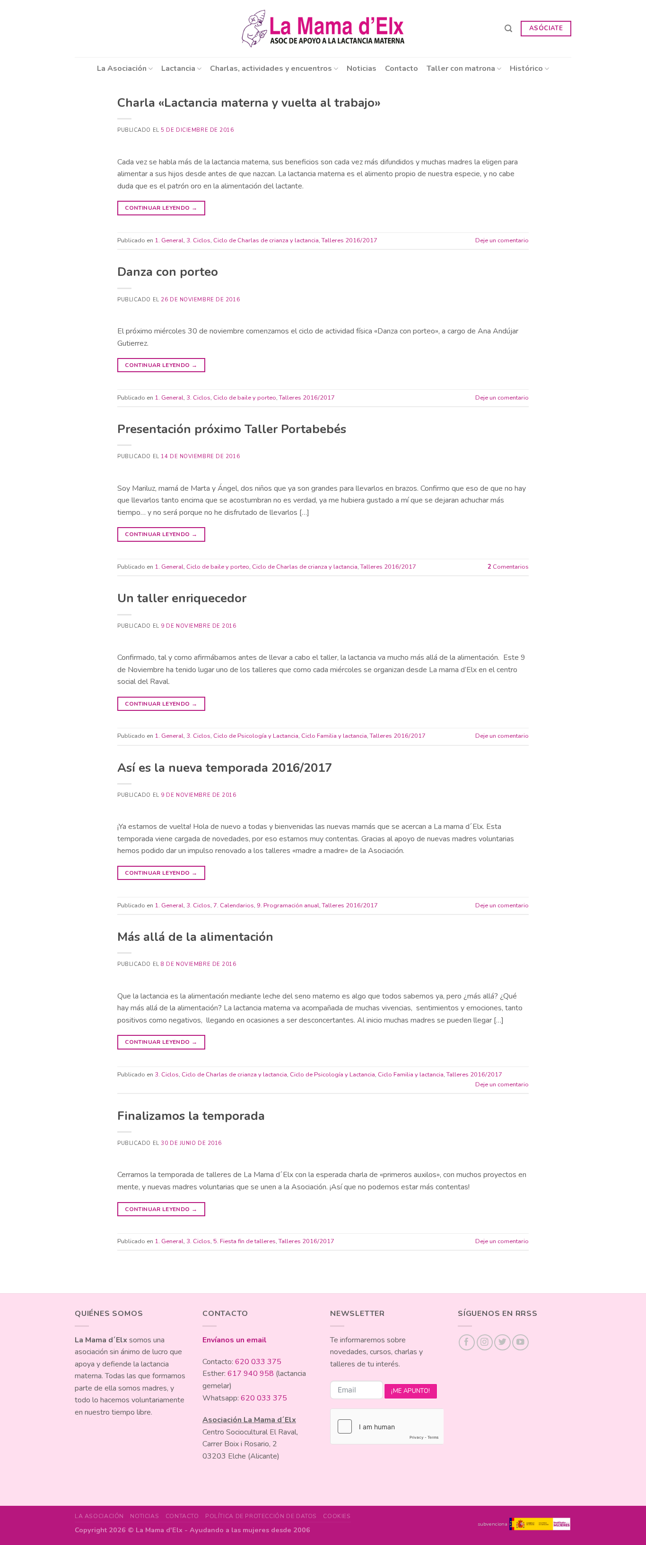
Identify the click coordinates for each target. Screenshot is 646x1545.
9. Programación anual (288, 905)
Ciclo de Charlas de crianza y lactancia (266, 240)
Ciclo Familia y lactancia (334, 736)
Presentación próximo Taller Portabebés (231, 429)
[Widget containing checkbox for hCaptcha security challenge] (387, 1426)
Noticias (361, 68)
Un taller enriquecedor (181, 598)
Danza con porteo (167, 272)
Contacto (401, 68)
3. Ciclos (198, 240)
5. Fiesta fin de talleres (244, 1241)
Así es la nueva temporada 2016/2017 (224, 768)
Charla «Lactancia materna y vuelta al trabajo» (249, 102)
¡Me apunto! (410, 1391)
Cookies (336, 1516)
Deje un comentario (502, 240)
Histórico (526, 68)
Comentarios (508, 567)
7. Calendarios (233, 905)
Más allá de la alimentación (195, 937)
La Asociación (122, 68)
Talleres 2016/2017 (349, 240)
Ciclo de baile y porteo (244, 397)
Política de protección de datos (261, 1516)
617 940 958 (250, 1373)
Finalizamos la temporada (191, 1116)
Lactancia (178, 68)
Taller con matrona (461, 68)
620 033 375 (258, 1362)
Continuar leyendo (161, 208)
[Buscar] (508, 28)
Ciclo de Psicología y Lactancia (255, 736)
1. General (169, 240)
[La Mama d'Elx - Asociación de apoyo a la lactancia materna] (323, 28)
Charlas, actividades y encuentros (271, 68)
